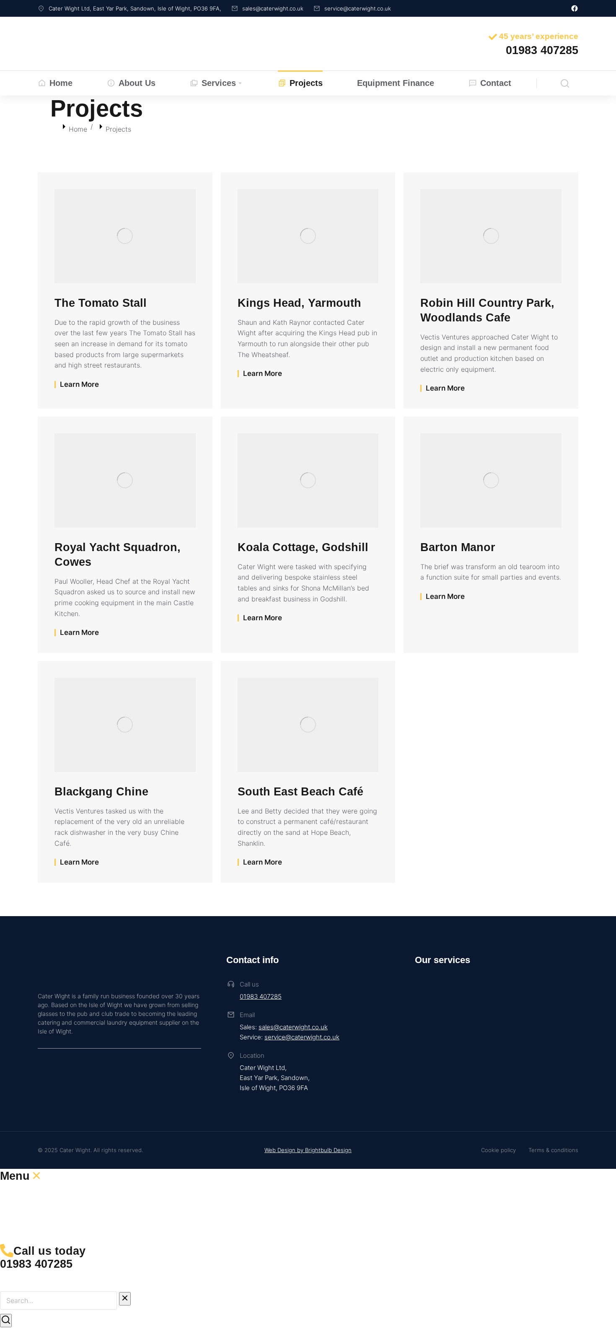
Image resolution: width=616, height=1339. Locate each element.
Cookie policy (498, 1150)
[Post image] (125, 236)
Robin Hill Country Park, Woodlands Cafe (487, 310)
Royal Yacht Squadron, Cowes (117, 554)
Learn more (79, 384)
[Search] (6, 1320)
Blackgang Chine (101, 791)
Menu (15, 1176)
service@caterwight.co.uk (301, 1037)
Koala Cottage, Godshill (303, 547)
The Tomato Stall (100, 303)
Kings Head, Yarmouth (299, 303)
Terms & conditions (553, 1150)
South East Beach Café (300, 791)
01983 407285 (261, 996)
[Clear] (125, 1298)
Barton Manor (457, 547)
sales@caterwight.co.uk (293, 1027)
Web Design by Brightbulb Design (308, 1150)
